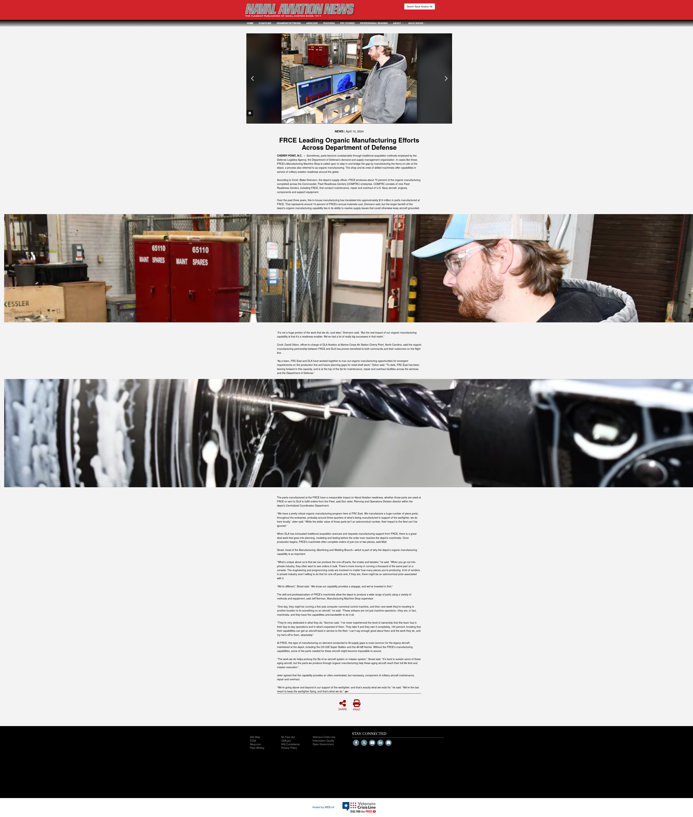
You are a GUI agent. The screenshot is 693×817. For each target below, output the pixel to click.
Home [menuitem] (250, 23)
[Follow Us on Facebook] (356, 743)
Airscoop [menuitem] (312, 23)
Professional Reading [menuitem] (374, 23)
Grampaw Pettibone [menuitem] (289, 23)
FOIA (253, 740)
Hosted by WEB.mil (323, 807)
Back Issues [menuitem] (415, 23)
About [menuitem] (397, 23)
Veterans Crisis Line (324, 737)
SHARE (342, 709)
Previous (252, 78)
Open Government (323, 744)
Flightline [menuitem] (265, 23)
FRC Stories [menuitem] (347, 23)
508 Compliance (290, 744)
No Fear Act (288, 737)
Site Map (255, 737)
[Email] (388, 743)
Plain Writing (257, 748)
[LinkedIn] (380, 743)
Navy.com (255, 744)
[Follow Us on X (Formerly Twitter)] (364, 743)
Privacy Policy (289, 748)
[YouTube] (372, 743)
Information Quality (323, 740)
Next (445, 78)
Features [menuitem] (329, 23)
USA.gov (286, 740)
